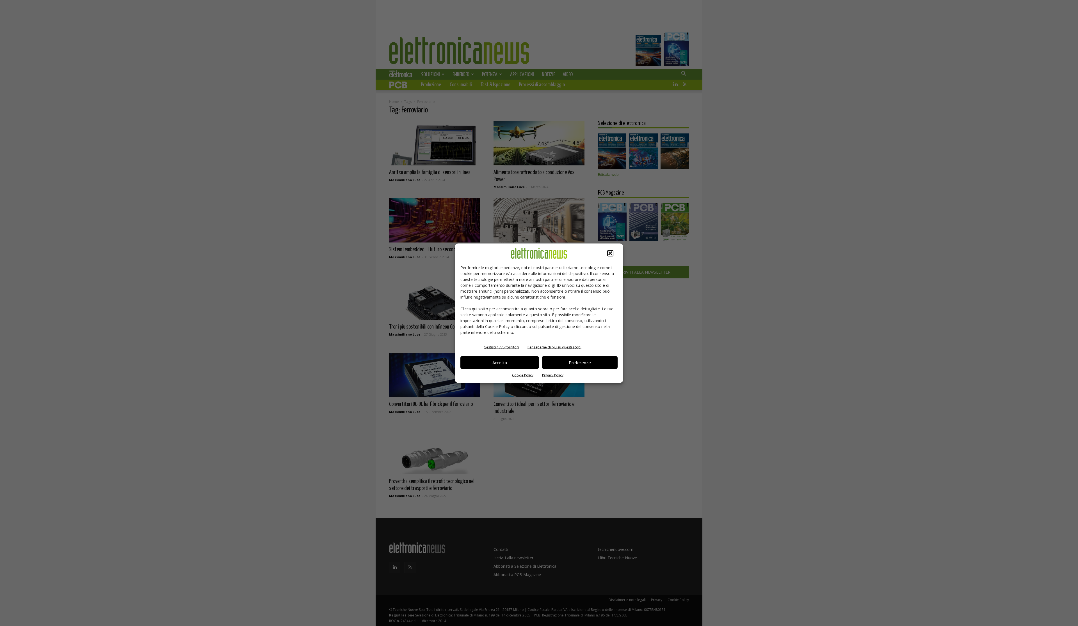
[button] (610, 253)
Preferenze (580, 362)
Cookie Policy (522, 375)
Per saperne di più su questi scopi (554, 347)
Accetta (499, 362)
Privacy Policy (552, 375)
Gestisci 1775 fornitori (501, 347)
